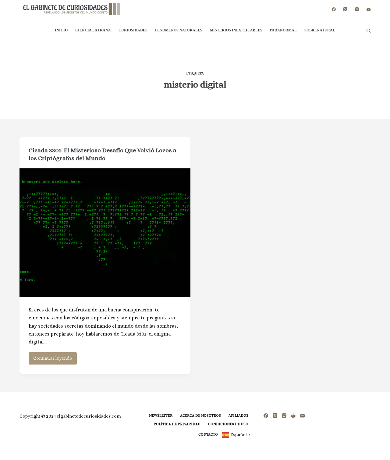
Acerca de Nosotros (200, 415)
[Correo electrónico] (368, 9)
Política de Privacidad (177, 424)
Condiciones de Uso (228, 424)
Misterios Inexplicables (236, 30)
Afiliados (238, 415)
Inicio (61, 30)
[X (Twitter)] (345, 9)
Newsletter (160, 415)
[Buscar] (368, 31)
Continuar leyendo (55, 359)
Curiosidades (133, 30)
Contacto (208, 434)
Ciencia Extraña (93, 30)
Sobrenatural (319, 30)
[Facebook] (334, 9)
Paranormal (283, 30)
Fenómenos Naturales (178, 30)
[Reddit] (293, 415)
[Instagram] (357, 9)
